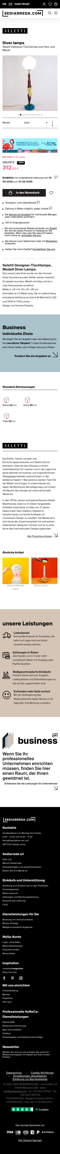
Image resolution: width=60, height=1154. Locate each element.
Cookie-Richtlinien (42, 1073)
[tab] (18, 115)
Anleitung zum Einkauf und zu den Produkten (25, 886)
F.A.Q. (5, 904)
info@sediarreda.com (15, 1091)
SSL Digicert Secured (30, 1140)
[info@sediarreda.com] (10, 4)
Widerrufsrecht (10, 893)
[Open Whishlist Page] (50, 4)
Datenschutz (14, 1073)
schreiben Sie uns (31, 236)
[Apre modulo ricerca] (50, 13)
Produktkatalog (10, 990)
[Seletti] (30, 31)
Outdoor (6, 1033)
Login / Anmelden (11, 942)
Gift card (6, 1002)
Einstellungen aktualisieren (30, 1076)
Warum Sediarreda (12, 863)
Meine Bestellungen (12, 946)
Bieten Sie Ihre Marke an (15, 871)
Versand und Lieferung (14, 901)
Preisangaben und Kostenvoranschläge (22, 1037)
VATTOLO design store (14, 844)
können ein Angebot (20, 215)
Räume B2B (8, 1022)
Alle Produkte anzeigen (39, 536)
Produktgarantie (10, 889)
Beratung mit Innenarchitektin (17, 919)
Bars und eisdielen (12, 1030)
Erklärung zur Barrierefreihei (29, 1079)
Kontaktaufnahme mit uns (15, 840)
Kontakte (9, 828)
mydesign (12, 968)
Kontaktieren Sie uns (44, 249)
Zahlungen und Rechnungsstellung (20, 897)
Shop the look (9, 972)
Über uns (7, 859)
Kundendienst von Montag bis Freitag (21, 833)
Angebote (7, 998)
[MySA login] (44, 4)
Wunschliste (8, 953)
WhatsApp (51, 241)
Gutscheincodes (10, 949)
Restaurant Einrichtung (14, 1026)
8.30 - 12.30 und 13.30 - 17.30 (17, 837)
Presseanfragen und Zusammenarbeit (21, 867)
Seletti (53, 228)
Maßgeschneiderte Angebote (17, 927)
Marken (6, 994)
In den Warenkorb (28, 192)
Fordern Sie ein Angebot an (32, 356)
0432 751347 (22, 4)
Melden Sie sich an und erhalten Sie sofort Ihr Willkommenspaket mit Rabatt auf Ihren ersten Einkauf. (26, 1054)
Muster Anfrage (10, 923)
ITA (4, 4)
